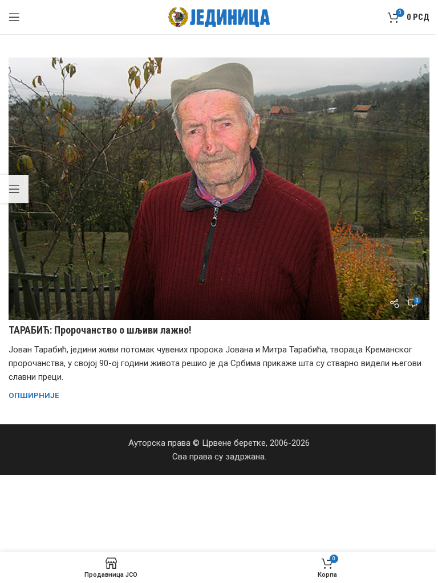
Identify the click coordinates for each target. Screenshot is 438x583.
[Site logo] (219, 16)
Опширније (34, 395)
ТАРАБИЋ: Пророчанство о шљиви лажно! (100, 330)
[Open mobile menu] (14, 17)
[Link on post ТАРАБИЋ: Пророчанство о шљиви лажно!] (219, 189)
